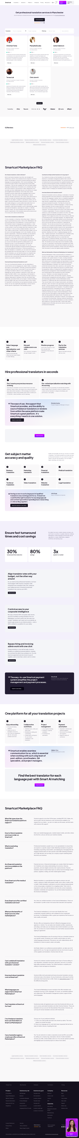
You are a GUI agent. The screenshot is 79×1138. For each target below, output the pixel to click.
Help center (63, 1100)
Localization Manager (24, 1098)
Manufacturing (50, 1112)
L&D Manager (22, 1093)
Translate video (37, 1100)
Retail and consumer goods (51, 1109)
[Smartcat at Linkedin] (63, 1126)
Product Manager (23, 1100)
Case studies (64, 1098)
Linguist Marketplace (10, 1095)
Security (21, 1123)
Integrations (8, 1105)
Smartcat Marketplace (60, 15)
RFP (48, 1100)
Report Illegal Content (24, 1128)
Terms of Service (23, 1125)
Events (62, 1095)
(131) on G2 (71, 127)
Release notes (64, 1108)
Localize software (37, 1098)
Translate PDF (37, 1103)
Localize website (37, 1105)
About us (49, 1093)
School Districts (23, 1105)
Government (22, 1103)
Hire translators (37, 1095)
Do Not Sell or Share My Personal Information (51, 1134)
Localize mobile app (38, 1108)
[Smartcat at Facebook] (62, 1126)
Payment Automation (10, 1100)
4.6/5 (68, 127)
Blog (62, 1093)
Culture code (50, 1095)
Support (63, 1103)
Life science (50, 1106)
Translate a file (37, 1093)
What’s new (63, 1105)
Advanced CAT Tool (10, 1103)
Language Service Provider (25, 1108)
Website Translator (10, 1098)
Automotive (50, 1115)
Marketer (21, 1095)
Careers (49, 1098)
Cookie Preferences (10, 1123)
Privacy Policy (9, 1125)
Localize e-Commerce (38, 1110)
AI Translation (9, 1093)
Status (7, 1128)
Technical (49, 1117)
